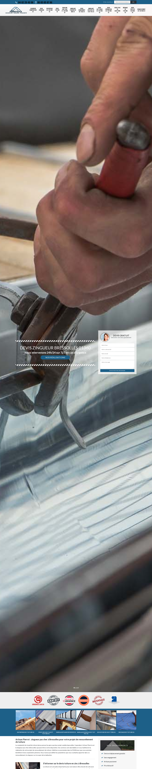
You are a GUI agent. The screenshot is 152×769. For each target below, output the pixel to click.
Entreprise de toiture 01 (49, 10)
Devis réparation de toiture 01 (108, 10)
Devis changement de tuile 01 (81, 10)
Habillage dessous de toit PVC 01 (91, 10)
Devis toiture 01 (57, 10)
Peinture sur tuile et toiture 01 (65, 10)
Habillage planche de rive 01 (73, 10)
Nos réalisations (55, 357)
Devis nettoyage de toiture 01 (100, 10)
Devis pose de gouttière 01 (117, 10)
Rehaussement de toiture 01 (141, 10)
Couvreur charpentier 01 (33, 10)
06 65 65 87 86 (44, 2)
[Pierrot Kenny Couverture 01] (16, 10)
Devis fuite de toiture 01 (132, 10)
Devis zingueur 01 (41, 10)
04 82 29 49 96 (25, 2)
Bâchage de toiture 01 (125, 10)
